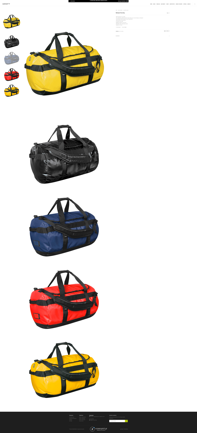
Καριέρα (70, 419)
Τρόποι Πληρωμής (82, 418)
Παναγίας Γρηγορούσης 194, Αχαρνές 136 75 (97, 416)
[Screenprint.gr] (6, 4)
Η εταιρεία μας (71, 417)
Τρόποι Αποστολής (82, 419)
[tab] (143, 36)
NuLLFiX (83, 429)
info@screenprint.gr (93, 420)
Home (116, 10)
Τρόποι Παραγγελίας (82, 417)
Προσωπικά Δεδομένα (72, 418)
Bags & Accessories (120, 10)
